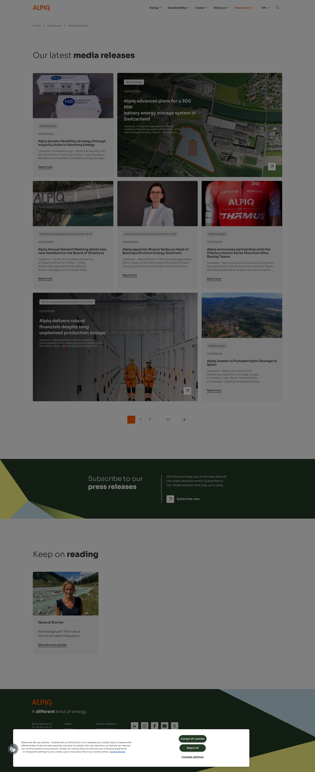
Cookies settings (193, 756)
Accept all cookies (193, 738)
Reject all (193, 747)
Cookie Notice (117, 752)
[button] (12, 749)
